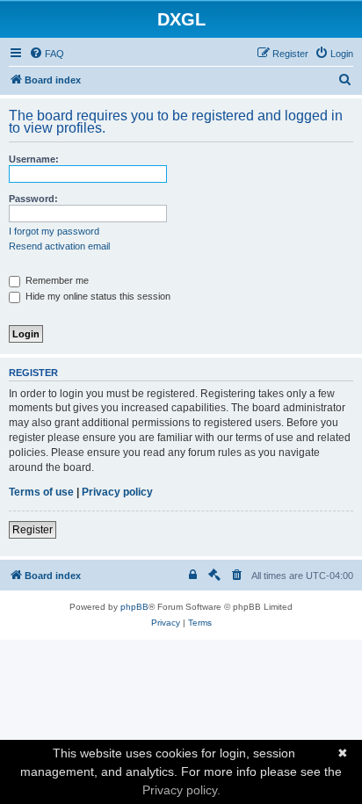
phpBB (134, 607)
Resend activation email (59, 246)
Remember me (56, 280)
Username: (34, 159)
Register (32, 530)
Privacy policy (117, 492)
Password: (33, 198)
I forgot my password (54, 231)
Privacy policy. (181, 790)
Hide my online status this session (96, 296)
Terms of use (41, 492)
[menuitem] (46, 53)
